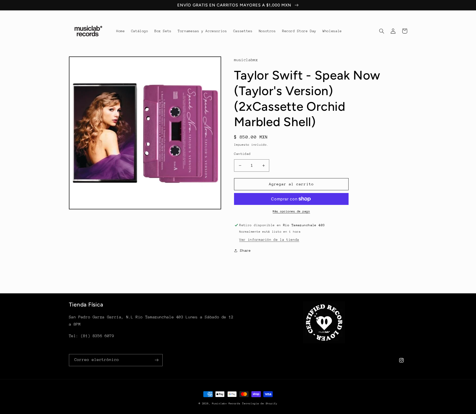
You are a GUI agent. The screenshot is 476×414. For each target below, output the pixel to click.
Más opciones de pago (291, 211)
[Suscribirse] (156, 360)
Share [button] (245, 250)
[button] (381, 31)
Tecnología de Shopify (259, 403)
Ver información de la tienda (269, 240)
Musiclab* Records (226, 403)
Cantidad (242, 154)
